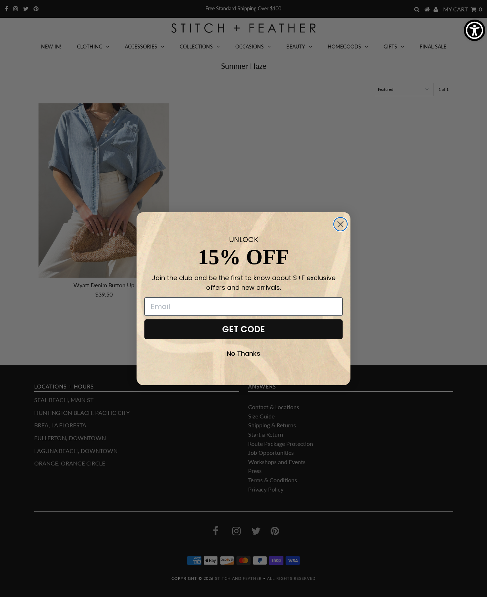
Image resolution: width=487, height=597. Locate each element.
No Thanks (243, 353)
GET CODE (243, 329)
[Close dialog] (340, 224)
